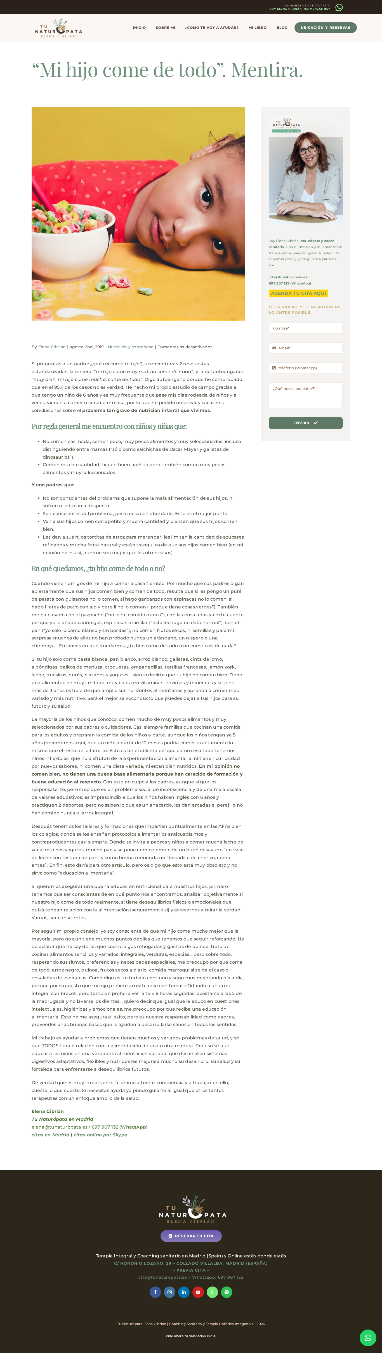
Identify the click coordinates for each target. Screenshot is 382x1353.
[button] (368, 1338)
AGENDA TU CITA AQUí (298, 293)
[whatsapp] (212, 1292)
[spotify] (226, 1292)
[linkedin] (184, 1292)
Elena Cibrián (52, 346)
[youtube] (198, 1292)
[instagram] (169, 1292)
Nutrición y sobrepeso (131, 346)
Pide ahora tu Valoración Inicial (191, 1336)
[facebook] (155, 1292)
